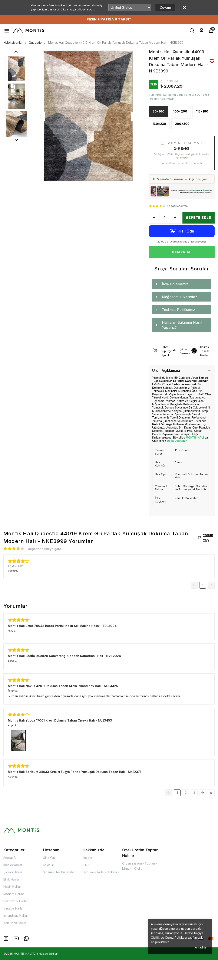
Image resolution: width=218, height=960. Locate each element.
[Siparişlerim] (201, 30)
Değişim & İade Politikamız (101, 872)
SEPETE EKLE (198, 217)
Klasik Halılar (12, 886)
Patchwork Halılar (15, 901)
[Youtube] (16, 938)
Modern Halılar (13, 894)
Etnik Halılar (11, 879)
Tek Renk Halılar (14, 923)
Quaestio (35, 42)
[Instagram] (6, 938)
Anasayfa (9, 857)
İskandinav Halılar (15, 915)
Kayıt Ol (48, 865)
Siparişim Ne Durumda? (59, 872)
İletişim (87, 857)
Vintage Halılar (13, 908)
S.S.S (86, 865)
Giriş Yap (49, 857)
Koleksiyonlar (13, 42)
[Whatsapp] (26, 938)
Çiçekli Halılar (12, 872)
